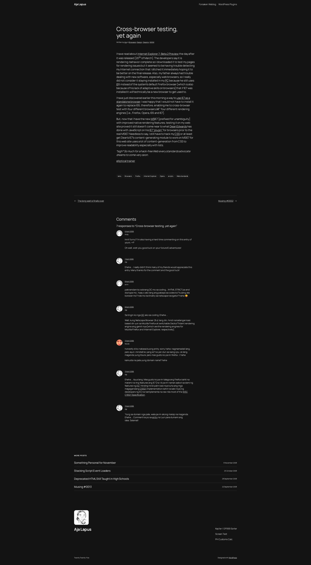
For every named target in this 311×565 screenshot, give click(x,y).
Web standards (182, 176)
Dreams (146, 42)
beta (119, 176)
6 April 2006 (129, 231)
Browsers (132, 42)
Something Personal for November (95, 462)
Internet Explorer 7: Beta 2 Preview (158, 54)
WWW (152, 42)
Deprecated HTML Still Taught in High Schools (101, 478)
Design (139, 42)
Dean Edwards (178, 126)
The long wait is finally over (91, 200)
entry (154, 417)
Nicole (127, 344)
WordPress (233, 557)
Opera (162, 176)
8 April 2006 (129, 281)
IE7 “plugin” (156, 130)
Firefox (137, 176)
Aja (125, 42)
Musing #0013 (83, 486)
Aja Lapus (80, 4)
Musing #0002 (225, 200)
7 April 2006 (129, 259)
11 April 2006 (129, 341)
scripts (170, 176)
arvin (127, 284)
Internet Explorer (150, 176)
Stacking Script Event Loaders (92, 470)
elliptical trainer (125, 161)
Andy (127, 234)
